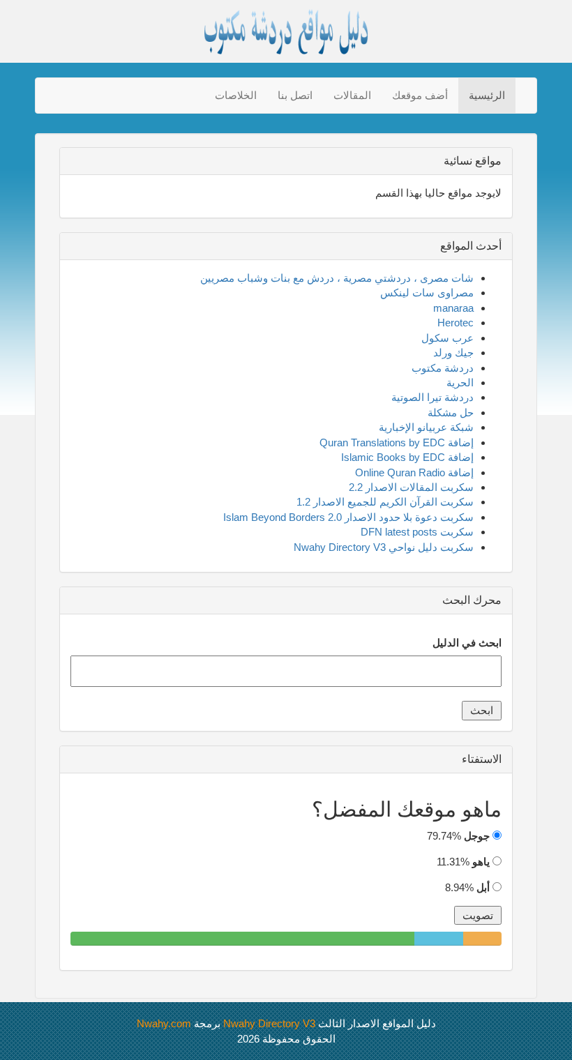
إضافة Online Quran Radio (414, 472)
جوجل (477, 836)
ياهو (481, 862)
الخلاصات (236, 95)
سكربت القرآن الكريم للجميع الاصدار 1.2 (385, 502)
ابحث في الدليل (467, 643)
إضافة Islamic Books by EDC (407, 457)
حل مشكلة (451, 412)
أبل (483, 887)
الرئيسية (487, 95)
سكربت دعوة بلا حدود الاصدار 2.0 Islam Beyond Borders (348, 517)
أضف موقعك (420, 95)
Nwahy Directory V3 (269, 1023)
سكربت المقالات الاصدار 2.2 (411, 487)
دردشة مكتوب (443, 368)
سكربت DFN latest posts (417, 532)
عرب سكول (447, 338)
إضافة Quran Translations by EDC (396, 442)
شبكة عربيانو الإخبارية (426, 427)
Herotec (455, 322)
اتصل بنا (295, 95)
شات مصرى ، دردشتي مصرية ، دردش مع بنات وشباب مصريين (337, 278)
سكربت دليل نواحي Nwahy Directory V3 (384, 547)
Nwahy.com (164, 1023)
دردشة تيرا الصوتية (432, 397)
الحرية (460, 382)
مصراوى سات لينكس (427, 292)
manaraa (453, 308)
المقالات (352, 95)
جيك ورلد (453, 352)
